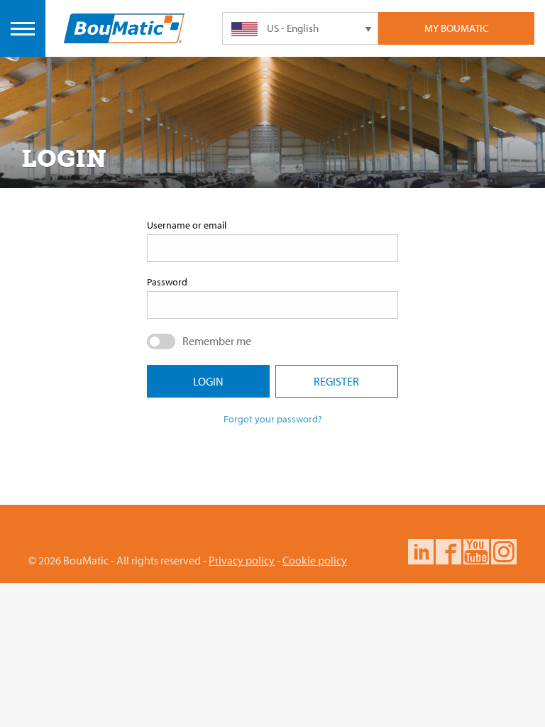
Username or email (186, 225)
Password (167, 281)
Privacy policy (242, 560)
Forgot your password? (273, 418)
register (336, 381)
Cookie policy (314, 560)
